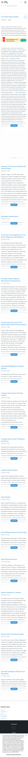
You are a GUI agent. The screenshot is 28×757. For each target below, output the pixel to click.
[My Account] (25, 2)
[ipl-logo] (6, 3)
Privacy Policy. (15, 752)
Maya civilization (15, 83)
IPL (2, 5)
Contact (14, 729)
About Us (14, 727)
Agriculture (3, 710)
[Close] (25, 735)
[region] (14, 745)
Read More (14, 204)
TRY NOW (23, 40)
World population (4, 711)
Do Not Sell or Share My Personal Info (13, 754)
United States (3, 718)
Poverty (2, 713)
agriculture (6, 88)
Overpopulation (4, 716)
